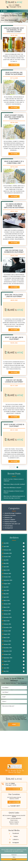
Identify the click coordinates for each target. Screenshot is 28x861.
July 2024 (6, 587)
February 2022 (7, 610)
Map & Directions (14, 802)
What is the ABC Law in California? (14, 338)
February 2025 (7, 573)
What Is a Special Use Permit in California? (14, 73)
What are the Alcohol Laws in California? (14, 295)
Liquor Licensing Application (14, 818)
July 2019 (6, 664)
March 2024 (7, 600)
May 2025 (6, 563)
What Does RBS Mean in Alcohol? (12, 487)
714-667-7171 (15, 7)
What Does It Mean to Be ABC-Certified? (14, 484)
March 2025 (7, 570)
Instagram (15, 842)
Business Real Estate (10, 521)
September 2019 (8, 657)
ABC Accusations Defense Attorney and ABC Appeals (14, 816)
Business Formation (10, 515)
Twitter (15, 836)
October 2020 (7, 630)
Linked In (16, 839)
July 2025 (6, 560)
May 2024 (6, 593)
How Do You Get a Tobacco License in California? (14, 480)
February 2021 (7, 624)
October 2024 (7, 576)
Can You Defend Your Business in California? (14, 251)
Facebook (16, 833)
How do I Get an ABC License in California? (14, 381)
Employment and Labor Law (12, 523)
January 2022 (7, 614)
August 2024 (7, 583)
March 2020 (7, 637)
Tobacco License (14, 823)
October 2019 (7, 654)
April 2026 (6, 546)
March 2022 (7, 607)
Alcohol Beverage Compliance (12, 513)
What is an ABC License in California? (14, 425)
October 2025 (7, 556)
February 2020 (7, 641)
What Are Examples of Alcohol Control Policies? (14, 492)
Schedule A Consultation (12, 788)
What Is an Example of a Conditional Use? (14, 162)
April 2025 (6, 566)
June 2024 (6, 590)
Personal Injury (8, 525)
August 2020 (7, 634)
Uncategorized (8, 528)
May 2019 (6, 671)
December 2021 (8, 617)
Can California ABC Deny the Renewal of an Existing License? (14, 29)
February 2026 (7, 550)
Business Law (8, 517)
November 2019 (8, 651)
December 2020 (8, 627)
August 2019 (7, 661)
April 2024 (6, 597)
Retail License (14, 820)
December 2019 (8, 647)
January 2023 (7, 603)
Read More (14, 64)
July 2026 (6, 543)
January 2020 (7, 644)
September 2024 (8, 580)
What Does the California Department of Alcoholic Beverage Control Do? (14, 497)
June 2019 (6, 668)
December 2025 (8, 553)
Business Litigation (9, 519)
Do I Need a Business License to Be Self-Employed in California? (14, 205)
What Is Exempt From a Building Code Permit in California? (14, 117)
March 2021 (7, 620)
